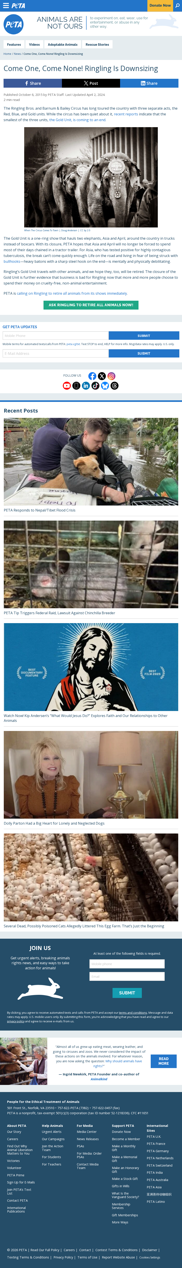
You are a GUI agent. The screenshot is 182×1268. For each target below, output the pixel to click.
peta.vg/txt (73, 344)
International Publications (16, 1210)
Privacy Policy (63, 1257)
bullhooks (12, 261)
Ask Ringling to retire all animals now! (91, 305)
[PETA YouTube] (67, 386)
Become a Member (126, 1139)
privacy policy (15, 1021)
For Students (51, 1157)
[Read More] (91, 1061)
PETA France (156, 1144)
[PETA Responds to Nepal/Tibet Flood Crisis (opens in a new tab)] (91, 467)
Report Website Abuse (118, 1257)
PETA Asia (154, 1187)
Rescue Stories (97, 44)
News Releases (88, 1139)
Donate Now (121, 1132)
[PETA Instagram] (111, 376)
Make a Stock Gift (125, 1179)
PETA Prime (15, 1175)
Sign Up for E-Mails (21, 1182)
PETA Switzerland (159, 1165)
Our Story (14, 1132)
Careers (12, 1139)
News (17, 54)
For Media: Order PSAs (89, 1155)
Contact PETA (17, 1200)
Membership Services (121, 1206)
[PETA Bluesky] (105, 386)
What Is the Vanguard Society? (125, 1195)
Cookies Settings (149, 1257)
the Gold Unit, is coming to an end (77, 119)
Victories (13, 1161)
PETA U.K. (154, 1136)
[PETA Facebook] (92, 376)
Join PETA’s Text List (19, 1191)
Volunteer (14, 1168)
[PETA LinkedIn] (86, 386)
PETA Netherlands (160, 1158)
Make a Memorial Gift (124, 1159)
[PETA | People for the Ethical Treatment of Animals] (14, 24)
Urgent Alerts (51, 1132)
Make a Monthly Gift (123, 1148)
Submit (144, 336)
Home (7, 54)
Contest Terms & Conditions (116, 1250)
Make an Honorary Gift (125, 1170)
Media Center (87, 1132)
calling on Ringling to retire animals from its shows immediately (72, 293)
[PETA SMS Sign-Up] (76, 386)
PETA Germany (158, 1151)
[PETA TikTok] (95, 386)
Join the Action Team (52, 1148)
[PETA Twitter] (102, 376)
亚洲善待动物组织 (159, 1194)
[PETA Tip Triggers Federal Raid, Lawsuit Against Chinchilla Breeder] (91, 570)
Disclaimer (149, 1250)
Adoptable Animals (62, 44)
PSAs (80, 1146)
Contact (85, 1250)
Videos (34, 44)
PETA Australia (157, 1180)
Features (14, 44)
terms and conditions (133, 1013)
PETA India (155, 1172)
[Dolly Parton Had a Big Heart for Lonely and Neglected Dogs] (91, 780)
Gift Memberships (125, 1215)
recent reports (126, 114)
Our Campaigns (53, 1139)
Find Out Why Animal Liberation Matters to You (20, 1149)
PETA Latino (156, 1201)
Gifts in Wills (120, 1186)
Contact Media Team (88, 1166)
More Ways (120, 1222)
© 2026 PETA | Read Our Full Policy (33, 1250)
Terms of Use (87, 1257)
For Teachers (51, 1164)
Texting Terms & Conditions (28, 1257)
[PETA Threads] (115, 386)
